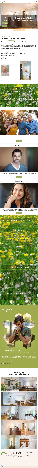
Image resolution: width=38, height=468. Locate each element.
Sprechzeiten (28, 461)
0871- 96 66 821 (31, 456)
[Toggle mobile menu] (36, 1)
